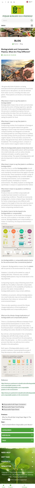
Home (16, 44)
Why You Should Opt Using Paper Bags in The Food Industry (16, 418)
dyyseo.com (23, 477)
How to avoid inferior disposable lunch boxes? (17, 425)
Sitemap (30, 475)
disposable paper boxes (11, 409)
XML (10, 477)
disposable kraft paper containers (15, 404)
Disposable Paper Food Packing (14, 407)
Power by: (20, 477)
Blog (21, 44)
